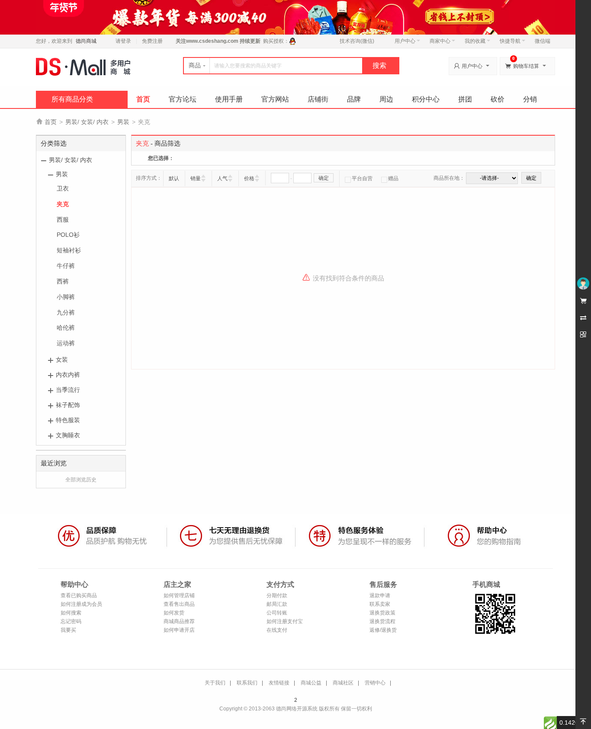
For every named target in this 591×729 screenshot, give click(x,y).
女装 (62, 359)
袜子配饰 (68, 404)
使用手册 (229, 99)
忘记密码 (71, 621)
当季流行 (68, 389)
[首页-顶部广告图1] (295, 17)
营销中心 (375, 683)
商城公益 (311, 683)
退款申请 (379, 595)
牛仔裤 (66, 265)
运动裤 (66, 343)
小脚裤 (66, 296)
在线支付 (277, 630)
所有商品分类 (72, 99)
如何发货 (174, 613)
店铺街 (318, 99)
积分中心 (426, 99)
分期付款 (277, 595)
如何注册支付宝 (285, 621)
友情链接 (279, 683)
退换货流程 (382, 621)
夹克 (63, 204)
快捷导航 (510, 41)
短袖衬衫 (69, 250)
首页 (143, 99)
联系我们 (247, 683)
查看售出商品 (179, 604)
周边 (386, 99)
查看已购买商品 (79, 595)
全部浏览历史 (80, 480)
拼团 (465, 99)
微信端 (542, 41)
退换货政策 (382, 613)
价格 (249, 178)
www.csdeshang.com (212, 41)
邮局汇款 (277, 604)
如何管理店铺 (179, 595)
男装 (123, 121)
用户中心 (405, 41)
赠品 (393, 178)
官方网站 (275, 99)
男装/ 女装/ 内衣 (87, 121)
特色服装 (68, 420)
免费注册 (152, 41)
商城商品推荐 (179, 621)
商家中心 (440, 41)
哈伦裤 (66, 327)
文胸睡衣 (68, 435)
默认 (174, 178)
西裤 (63, 281)
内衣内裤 (68, 374)
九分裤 (66, 312)
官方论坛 (182, 99)
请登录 (123, 41)
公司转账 (277, 613)
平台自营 (362, 178)
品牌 (354, 99)
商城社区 (343, 683)
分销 (530, 99)
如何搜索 (71, 613)
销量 (195, 178)
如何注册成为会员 (81, 604)
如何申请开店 (179, 630)
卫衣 (63, 188)
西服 (63, 219)
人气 (222, 178)
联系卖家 (379, 604)
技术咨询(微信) (357, 41)
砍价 (497, 99)
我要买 (68, 630)
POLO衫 (68, 234)
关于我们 (215, 683)
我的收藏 (475, 41)
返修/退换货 (383, 630)
